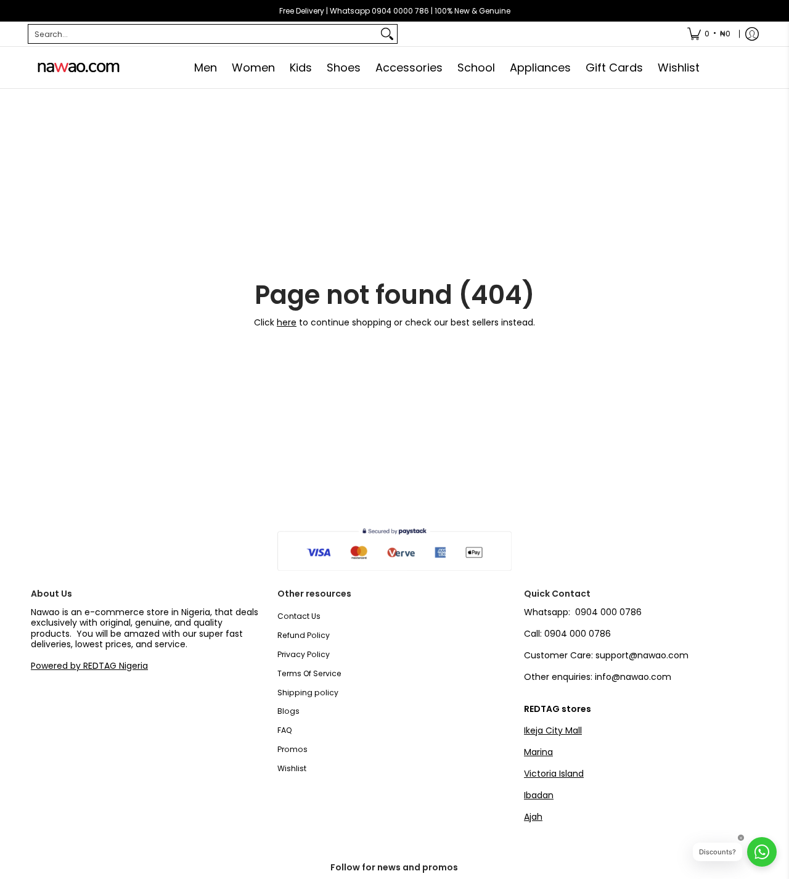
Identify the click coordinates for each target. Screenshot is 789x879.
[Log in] (752, 34)
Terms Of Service (309, 673)
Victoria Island (554, 773)
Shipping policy (307, 692)
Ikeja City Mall (553, 730)
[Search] (387, 34)
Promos (292, 749)
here (286, 322)
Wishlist (291, 768)
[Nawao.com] (77, 67)
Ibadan (539, 795)
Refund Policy (303, 635)
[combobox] (202, 34)
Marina (538, 752)
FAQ (284, 730)
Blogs (288, 711)
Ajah (533, 817)
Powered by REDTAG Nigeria (89, 666)
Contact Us (299, 616)
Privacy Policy (303, 654)
